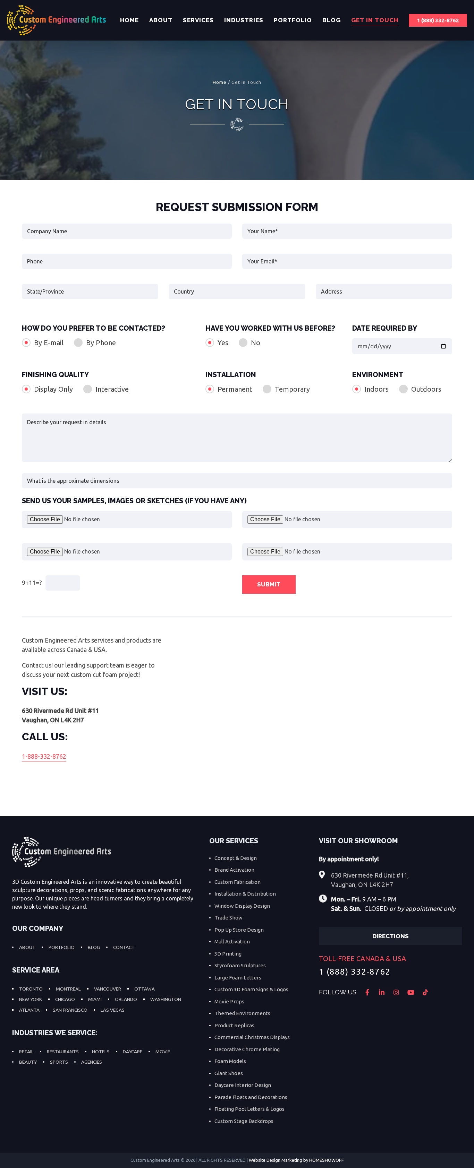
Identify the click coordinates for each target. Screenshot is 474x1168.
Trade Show (228, 918)
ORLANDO (126, 999)
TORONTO (31, 989)
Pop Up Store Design (239, 930)
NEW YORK (30, 999)
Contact (124, 947)
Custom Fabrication (237, 882)
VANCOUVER (107, 989)
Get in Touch (374, 20)
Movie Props (229, 1001)
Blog (331, 20)
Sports (59, 1062)
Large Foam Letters (237, 977)
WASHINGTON (165, 999)
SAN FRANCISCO (70, 1010)
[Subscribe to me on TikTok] (425, 992)
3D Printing (228, 954)
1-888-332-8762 (44, 756)
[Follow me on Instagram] (396, 992)
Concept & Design (235, 858)
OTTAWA (144, 989)
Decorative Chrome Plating (247, 1049)
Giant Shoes (228, 1073)
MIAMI (95, 999)
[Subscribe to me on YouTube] (410, 992)
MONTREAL (68, 989)
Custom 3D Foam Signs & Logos (251, 989)
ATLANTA (29, 1010)
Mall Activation (232, 941)
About (160, 20)
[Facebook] (367, 992)
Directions (390, 936)
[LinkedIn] (381, 992)
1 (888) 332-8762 (438, 20)
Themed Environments (242, 1013)
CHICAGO (65, 999)
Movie (162, 1051)
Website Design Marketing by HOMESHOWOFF (296, 1160)
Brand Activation (234, 870)
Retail (26, 1051)
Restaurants (63, 1051)
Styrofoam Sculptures (240, 965)
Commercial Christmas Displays (252, 1037)
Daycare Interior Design (242, 1085)
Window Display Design (242, 906)
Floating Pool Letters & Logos (249, 1109)
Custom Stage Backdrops (243, 1121)
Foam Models (230, 1061)
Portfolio (293, 20)
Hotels (101, 1051)
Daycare (132, 1051)
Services (198, 20)
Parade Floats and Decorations (250, 1097)
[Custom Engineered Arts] (56, 20)
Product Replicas (234, 1025)
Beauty (28, 1062)
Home (129, 20)
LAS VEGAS (113, 1010)
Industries (243, 20)
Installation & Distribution (245, 894)
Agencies (91, 1062)
